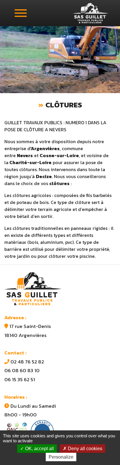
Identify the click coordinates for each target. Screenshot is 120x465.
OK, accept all (39, 448)
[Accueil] (90, 13)
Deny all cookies (84, 448)
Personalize (61, 457)
